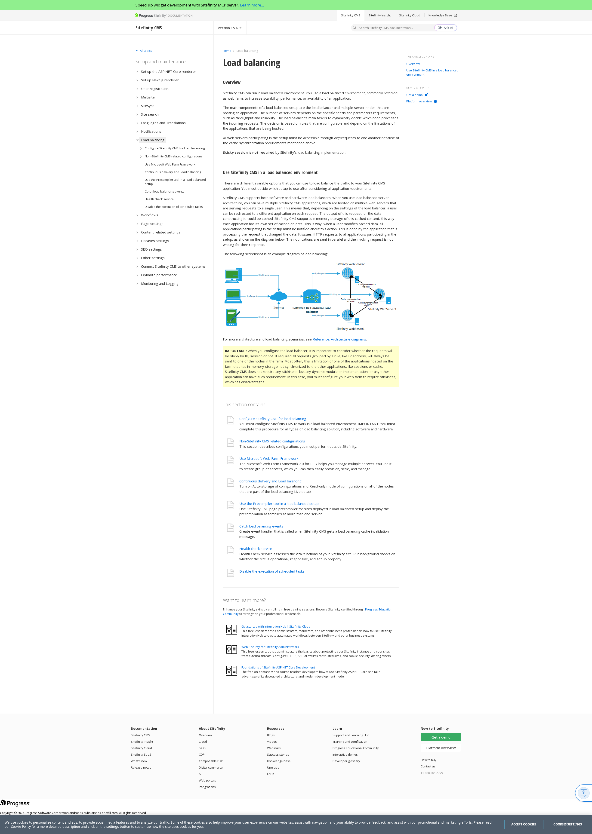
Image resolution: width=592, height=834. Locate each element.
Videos (272, 741)
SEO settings (151, 249)
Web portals (207, 780)
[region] (296, 824)
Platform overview (419, 101)
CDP (202, 754)
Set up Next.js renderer (160, 80)
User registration (155, 88)
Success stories (278, 754)
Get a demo (414, 95)
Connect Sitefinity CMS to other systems (173, 266)
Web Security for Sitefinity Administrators (270, 647)
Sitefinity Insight (380, 15)
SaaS (202, 748)
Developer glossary (346, 761)
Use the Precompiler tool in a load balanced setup (175, 182)
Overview (231, 82)
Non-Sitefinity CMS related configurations (174, 156)
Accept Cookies (523, 824)
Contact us (428, 766)
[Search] (354, 28)
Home (227, 51)
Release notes (141, 767)
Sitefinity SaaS (141, 754)
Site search (150, 114)
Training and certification (350, 741)
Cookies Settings (567, 824)
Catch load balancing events (164, 191)
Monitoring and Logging (160, 283)
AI (200, 774)
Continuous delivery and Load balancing (173, 172)
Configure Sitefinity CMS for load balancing (175, 148)
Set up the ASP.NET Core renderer (168, 71)
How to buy (428, 760)
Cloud (203, 741)
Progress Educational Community (356, 748)
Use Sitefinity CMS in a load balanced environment (270, 172)
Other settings (153, 257)
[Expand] (137, 71)
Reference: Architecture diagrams (339, 339)
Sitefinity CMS (350, 15)
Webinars (274, 748)
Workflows (149, 215)
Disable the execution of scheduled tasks (174, 207)
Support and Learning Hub (351, 735)
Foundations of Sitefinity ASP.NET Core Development (278, 667)
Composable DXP (211, 761)
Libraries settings (155, 240)
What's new (139, 761)
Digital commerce (211, 767)
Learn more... (252, 5)
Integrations (207, 787)
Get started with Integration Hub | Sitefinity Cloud (275, 626)
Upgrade (273, 767)
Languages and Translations (163, 122)
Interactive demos (345, 754)
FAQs (270, 774)
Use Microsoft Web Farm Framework (170, 164)
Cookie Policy (21, 826)
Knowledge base (279, 761)
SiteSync (147, 105)
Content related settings (160, 232)
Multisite (148, 97)
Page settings (152, 223)
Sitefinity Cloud (409, 15)
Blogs (271, 735)
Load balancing (152, 140)
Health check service (159, 199)
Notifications (151, 131)
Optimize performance (159, 275)
